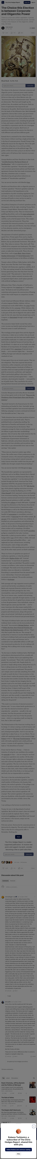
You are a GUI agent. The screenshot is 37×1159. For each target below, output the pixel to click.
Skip (18, 1154)
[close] (33, 1126)
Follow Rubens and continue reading (18, 1149)
